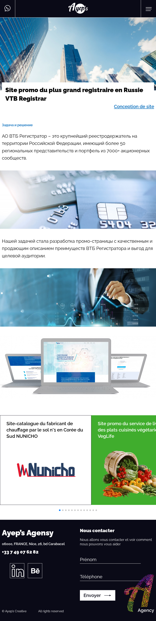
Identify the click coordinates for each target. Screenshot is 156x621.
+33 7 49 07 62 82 (20, 552)
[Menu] (148, 9)
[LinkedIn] (17, 570)
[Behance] (35, 570)
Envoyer (92, 595)
